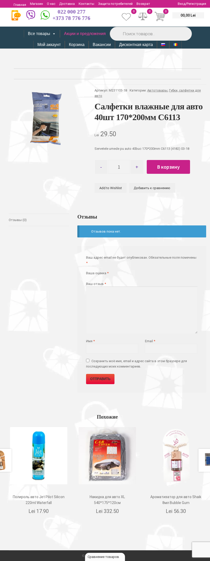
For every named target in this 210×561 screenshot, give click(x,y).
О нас (51, 4)
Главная (20, 5)
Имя (90, 341)
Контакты (86, 4)
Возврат (143, 4)
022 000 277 (72, 12)
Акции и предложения (85, 33)
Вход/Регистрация (192, 4)
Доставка (67, 4)
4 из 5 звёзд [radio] (100, 278)
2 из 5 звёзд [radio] (91, 278)
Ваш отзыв (96, 284)
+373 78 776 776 (71, 18)
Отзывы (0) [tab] (18, 220)
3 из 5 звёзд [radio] (96, 278)
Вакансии (102, 44)
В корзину (168, 167)
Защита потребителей (115, 4)
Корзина (77, 44)
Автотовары (157, 90)
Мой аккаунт (49, 44)
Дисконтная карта (136, 44)
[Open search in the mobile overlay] (150, 33)
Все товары (39, 33)
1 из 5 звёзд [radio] (87, 278)
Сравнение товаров (104, 557)
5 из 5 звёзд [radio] (104, 278)
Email (150, 341)
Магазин (36, 4)
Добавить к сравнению (152, 188)
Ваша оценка (97, 273)
